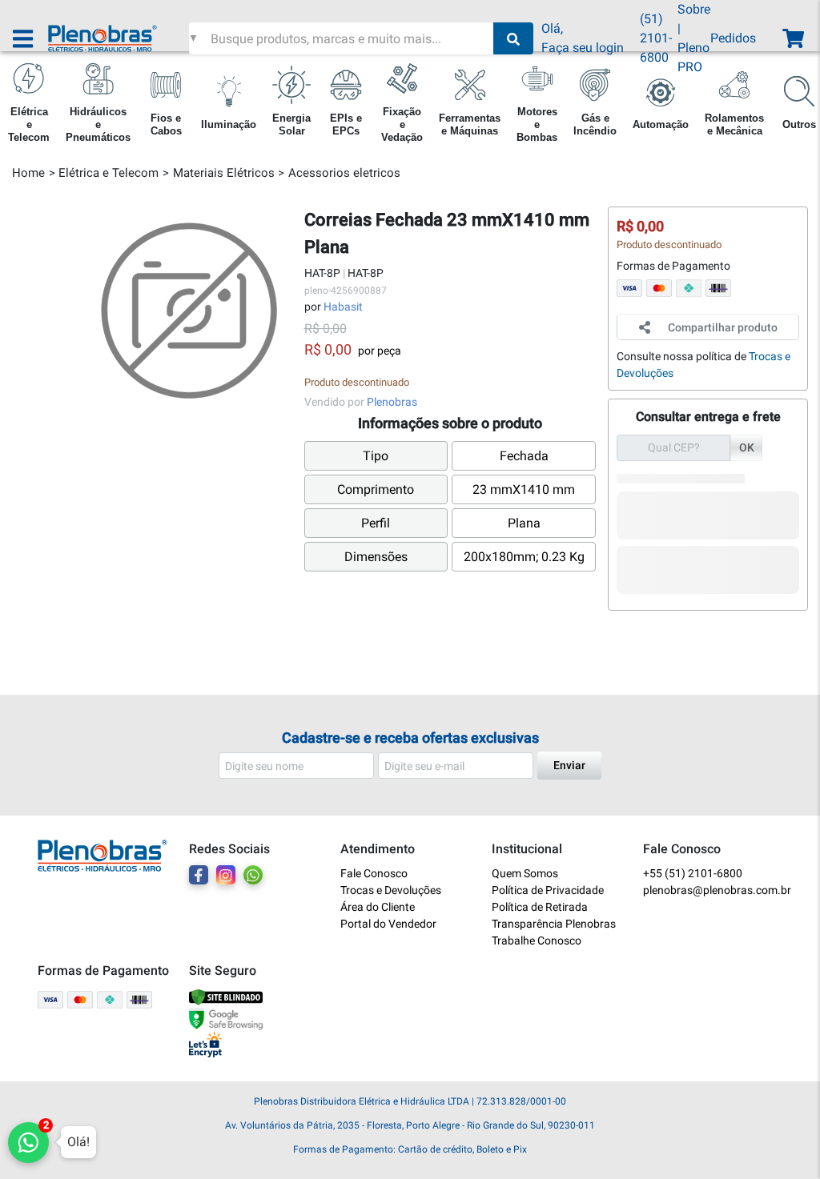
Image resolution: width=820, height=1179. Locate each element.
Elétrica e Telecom (108, 173)
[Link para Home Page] (118, 38)
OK (746, 447)
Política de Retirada (540, 906)
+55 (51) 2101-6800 (692, 873)
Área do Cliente (377, 906)
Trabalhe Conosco (536, 940)
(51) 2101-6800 (656, 38)
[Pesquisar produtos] (513, 38)
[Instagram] (225, 874)
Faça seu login (582, 47)
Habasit (343, 306)
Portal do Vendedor (388, 923)
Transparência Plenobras (554, 923)
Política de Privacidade (548, 890)
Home (28, 173)
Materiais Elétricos (224, 173)
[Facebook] (198, 874)
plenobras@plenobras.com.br (712, 890)
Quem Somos (525, 873)
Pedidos (733, 38)
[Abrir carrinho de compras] (792, 39)
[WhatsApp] (253, 874)
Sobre (693, 9)
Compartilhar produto (723, 327)
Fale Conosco (374, 873)
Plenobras (392, 401)
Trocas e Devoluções (390, 890)
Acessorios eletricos (344, 173)
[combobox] (350, 38)
